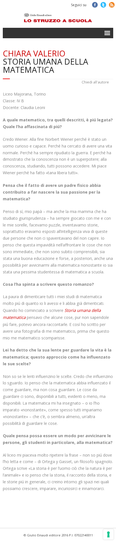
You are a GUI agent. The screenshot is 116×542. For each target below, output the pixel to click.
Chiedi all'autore (95, 82)
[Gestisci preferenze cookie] (108, 534)
